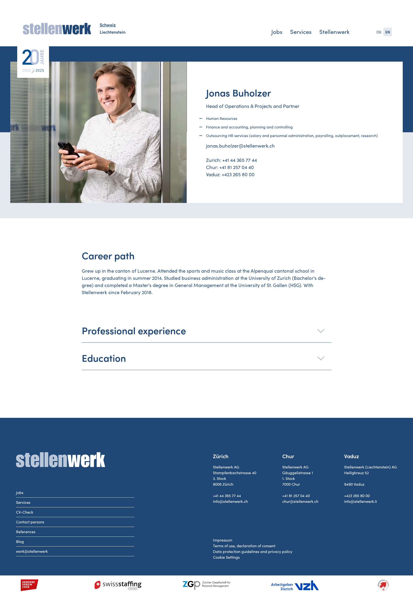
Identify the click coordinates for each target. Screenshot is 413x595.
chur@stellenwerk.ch (300, 501)
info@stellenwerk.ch (230, 501)
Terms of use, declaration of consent (244, 545)
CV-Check (24, 512)
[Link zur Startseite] (57, 29)
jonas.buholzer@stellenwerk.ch (240, 146)
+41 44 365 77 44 (239, 160)
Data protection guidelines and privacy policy (252, 551)
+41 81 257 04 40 (236, 167)
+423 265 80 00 (238, 174)
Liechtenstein (112, 32)
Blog (20, 541)
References (25, 531)
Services (300, 32)
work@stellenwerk (32, 551)
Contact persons (30, 522)
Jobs (276, 32)
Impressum (222, 540)
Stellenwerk (334, 32)
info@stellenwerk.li (360, 501)
